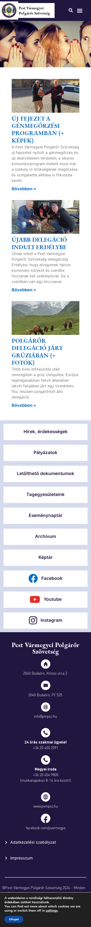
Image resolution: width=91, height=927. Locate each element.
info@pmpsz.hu (45, 716)
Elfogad (14, 919)
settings (52, 911)
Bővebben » (24, 188)
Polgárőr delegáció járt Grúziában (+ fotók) (37, 352)
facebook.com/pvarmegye (46, 827)
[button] (79, 10)
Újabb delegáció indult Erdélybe (39, 243)
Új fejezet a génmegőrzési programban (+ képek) (38, 129)
